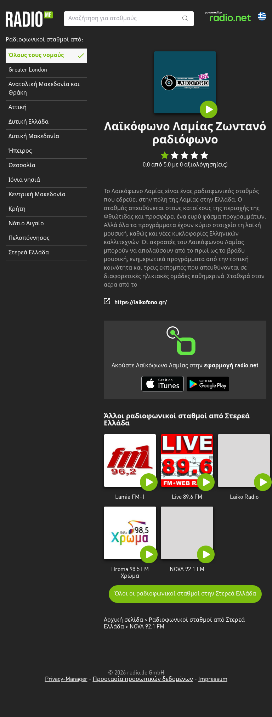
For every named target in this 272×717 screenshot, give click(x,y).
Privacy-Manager (66, 679)
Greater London (27, 70)
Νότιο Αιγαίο (26, 224)
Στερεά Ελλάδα (28, 253)
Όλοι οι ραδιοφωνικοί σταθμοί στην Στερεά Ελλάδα (185, 594)
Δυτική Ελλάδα (28, 122)
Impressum (212, 679)
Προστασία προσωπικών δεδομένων (143, 679)
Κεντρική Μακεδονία (37, 195)
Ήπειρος (20, 151)
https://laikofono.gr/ (140, 303)
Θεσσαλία (21, 166)
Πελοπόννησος (29, 238)
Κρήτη (17, 209)
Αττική (17, 108)
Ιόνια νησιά (24, 180)
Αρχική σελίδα (123, 620)
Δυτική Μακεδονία (33, 137)
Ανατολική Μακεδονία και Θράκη (44, 89)
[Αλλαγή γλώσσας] (262, 16)
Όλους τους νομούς (36, 55)
